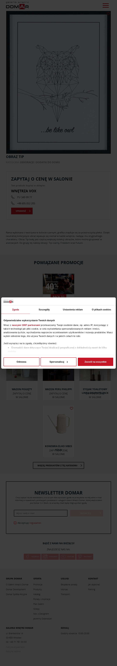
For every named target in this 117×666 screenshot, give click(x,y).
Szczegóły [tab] (44, 309)
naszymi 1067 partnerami (26, 325)
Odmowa (21, 361)
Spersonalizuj (57, 361)
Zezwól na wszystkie (95, 361)
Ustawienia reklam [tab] (73, 309)
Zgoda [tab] (15, 309)
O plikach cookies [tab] (101, 309)
